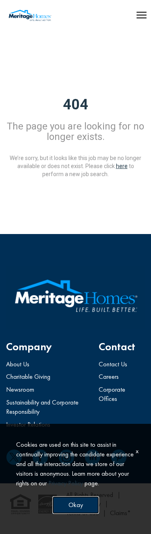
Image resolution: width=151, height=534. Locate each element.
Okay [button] (75, 505)
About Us (17, 364)
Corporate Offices (112, 394)
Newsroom (20, 389)
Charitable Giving (28, 376)
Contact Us (113, 364)
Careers (109, 376)
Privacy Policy (65, 483)
